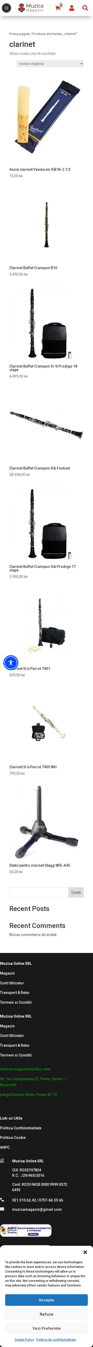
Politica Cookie (13, 1138)
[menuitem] (6, 8)
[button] (85, 1252)
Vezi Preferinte (47, 1328)
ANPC (5, 1147)
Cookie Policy (24, 1340)
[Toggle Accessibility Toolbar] (11, 663)
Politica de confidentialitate (56, 1340)
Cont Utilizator (12, 983)
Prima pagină (19, 34)
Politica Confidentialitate (20, 1128)
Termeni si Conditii (16, 1002)
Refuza (46, 1314)
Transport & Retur (15, 993)
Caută (76, 892)
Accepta (46, 1300)
